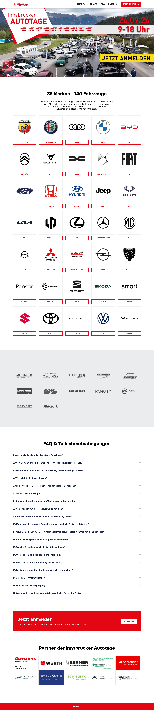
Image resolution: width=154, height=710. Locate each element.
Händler (93, 4)
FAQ (103, 4)
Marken (81, 4)
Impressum (77, 706)
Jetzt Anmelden (131, 4)
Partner (112, 4)
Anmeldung (129, 621)
